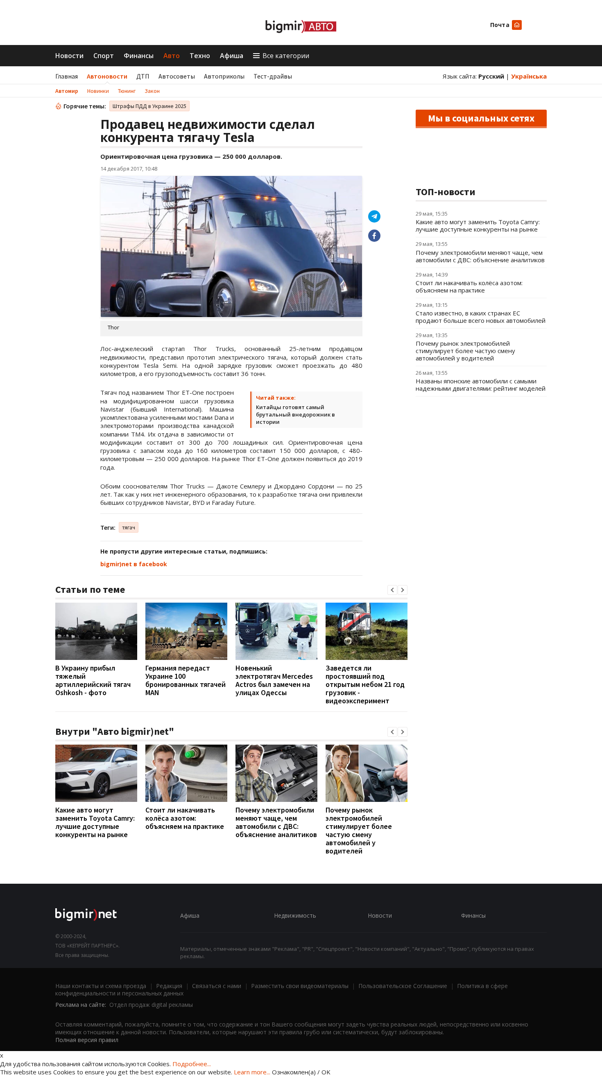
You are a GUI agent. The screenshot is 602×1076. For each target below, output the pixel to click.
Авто (171, 55)
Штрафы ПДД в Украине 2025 (149, 106)
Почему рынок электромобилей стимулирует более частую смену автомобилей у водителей (359, 830)
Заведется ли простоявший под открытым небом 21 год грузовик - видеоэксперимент (365, 684)
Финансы (139, 55)
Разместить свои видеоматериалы (300, 986)
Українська (529, 76)
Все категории (286, 55)
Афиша (231, 55)
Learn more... (252, 1072)
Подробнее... (191, 1064)
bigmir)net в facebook (133, 564)
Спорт (103, 55)
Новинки (98, 91)
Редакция (169, 986)
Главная (66, 76)
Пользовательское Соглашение (402, 986)
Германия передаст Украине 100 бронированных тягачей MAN (185, 680)
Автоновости (107, 76)
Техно (200, 55)
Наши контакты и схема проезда (100, 986)
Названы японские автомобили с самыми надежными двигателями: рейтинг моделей (480, 384)
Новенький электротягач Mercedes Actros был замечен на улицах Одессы (274, 680)
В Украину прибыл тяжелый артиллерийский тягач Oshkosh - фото (93, 680)
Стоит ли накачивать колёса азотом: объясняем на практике (184, 818)
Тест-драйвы (272, 76)
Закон (152, 91)
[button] (392, 590)
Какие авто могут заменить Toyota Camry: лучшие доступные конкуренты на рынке (95, 822)
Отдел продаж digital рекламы (151, 1004)
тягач (128, 527)
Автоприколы (224, 76)
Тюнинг (127, 91)
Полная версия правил (86, 1040)
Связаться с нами (216, 986)
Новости (69, 55)
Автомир (66, 91)
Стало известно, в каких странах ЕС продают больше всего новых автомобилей (480, 316)
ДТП (142, 76)
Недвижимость (295, 915)
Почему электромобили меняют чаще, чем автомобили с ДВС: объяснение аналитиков (276, 822)
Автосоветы (176, 76)
